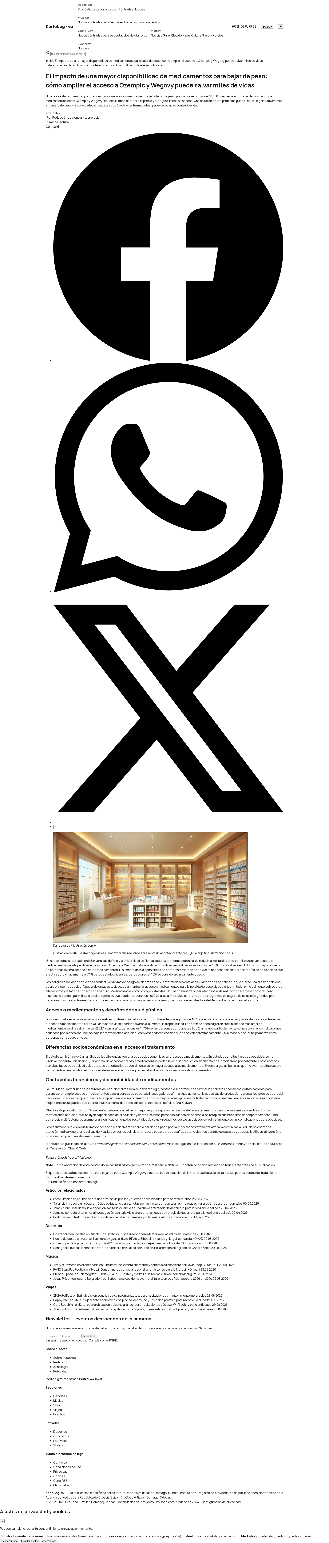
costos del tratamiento (262, 1173)
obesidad (66, 1173)
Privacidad (60, 1471)
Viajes (57, 1410)
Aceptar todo (49, 1541)
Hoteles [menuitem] (218, 35)
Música (58, 1401)
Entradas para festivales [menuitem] (107, 22)
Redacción (60, 1362)
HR (234, 26)
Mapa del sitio (62, 1485)
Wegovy (140, 1173)
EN (238, 26)
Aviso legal (60, 1367)
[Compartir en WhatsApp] (168, 591)
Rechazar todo (10, 1541)
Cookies (59, 1476)
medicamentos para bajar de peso (97, 1173)
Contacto (60, 1462)
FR (250, 26)
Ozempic (128, 1173)
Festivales (60, 1441)
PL (246, 26)
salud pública (236, 1173)
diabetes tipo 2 (157, 1173)
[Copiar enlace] (54, 827)
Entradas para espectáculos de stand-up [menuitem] (118, 35)
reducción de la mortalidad (186, 1173)
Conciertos (61, 1436)
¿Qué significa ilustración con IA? (212, 953)
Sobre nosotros (64, 1358)
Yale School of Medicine (74, 1157)
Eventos (59, 1414)
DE (242, 26)
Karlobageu (59, 26)
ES (254, 26)
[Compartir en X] (168, 822)
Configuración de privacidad (221, 1502)
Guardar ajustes (30, 1541)
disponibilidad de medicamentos (68, 1177)
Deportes (60, 1396)
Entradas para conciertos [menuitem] (142, 22)
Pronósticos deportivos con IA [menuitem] (99, 9)
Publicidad (60, 1371)
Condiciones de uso (67, 1467)
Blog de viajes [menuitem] (181, 35)
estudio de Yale (215, 1173)
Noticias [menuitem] (139, 9)
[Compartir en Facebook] (168, 360)
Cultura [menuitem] (196, 35)
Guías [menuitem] (167, 35)
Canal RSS (60, 1481)
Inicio (49, 61)
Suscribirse (89, 1336)
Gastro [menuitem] (207, 35)
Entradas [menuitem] (127, 9)
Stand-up (59, 1405)
